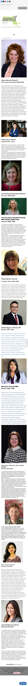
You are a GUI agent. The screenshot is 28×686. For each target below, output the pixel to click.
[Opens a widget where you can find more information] (23, 683)
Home (2, 38)
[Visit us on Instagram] (5, 1)
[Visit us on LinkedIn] (7, 1)
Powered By (10, 672)
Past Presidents (18, 664)
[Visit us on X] (3, 1)
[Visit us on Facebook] (1, 1)
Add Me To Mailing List (6, 4)
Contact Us (9, 669)
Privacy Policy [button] (21, 670)
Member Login (22, 8)
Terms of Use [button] (13, 670)
